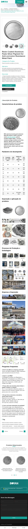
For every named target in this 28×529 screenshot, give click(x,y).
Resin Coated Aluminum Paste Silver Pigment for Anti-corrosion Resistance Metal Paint (12, 11)
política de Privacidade (6, 524)
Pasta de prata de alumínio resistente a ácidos (12, 422)
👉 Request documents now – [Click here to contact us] (12, 489)
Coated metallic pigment (7, 426)
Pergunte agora (9, 85)
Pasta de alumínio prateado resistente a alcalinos (12, 424)
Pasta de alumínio (13, 8)
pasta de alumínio (11, 137)
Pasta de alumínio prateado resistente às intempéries (13, 427)
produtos (6, 8)
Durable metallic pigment (19, 426)
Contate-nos (8, 89)
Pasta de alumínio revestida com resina (10, 9)
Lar (1, 8)
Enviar (14, 517)
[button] (3, 46)
